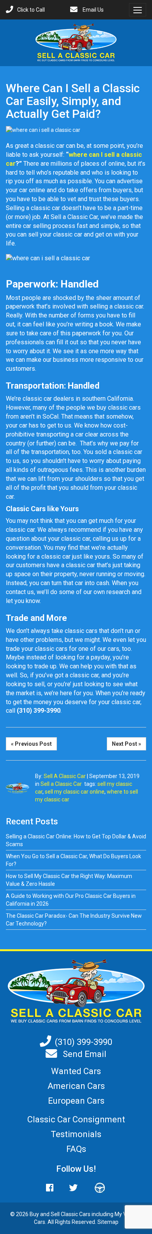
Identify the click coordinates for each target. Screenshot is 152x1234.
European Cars (76, 1101)
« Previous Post (31, 744)
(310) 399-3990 (83, 1042)
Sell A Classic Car (65, 776)
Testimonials (76, 1134)
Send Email (83, 1054)
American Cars (76, 1086)
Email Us (92, 10)
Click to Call (31, 10)
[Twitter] (73, 1188)
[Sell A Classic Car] (76, 991)
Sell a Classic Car (61, 784)
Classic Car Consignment (76, 1119)
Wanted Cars (76, 1071)
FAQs (76, 1149)
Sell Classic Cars (70, 1214)
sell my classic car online (74, 792)
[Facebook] (53, 1188)
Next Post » (126, 744)
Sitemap (107, 1222)
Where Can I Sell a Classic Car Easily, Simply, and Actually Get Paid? (73, 101)
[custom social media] (95, 1188)
